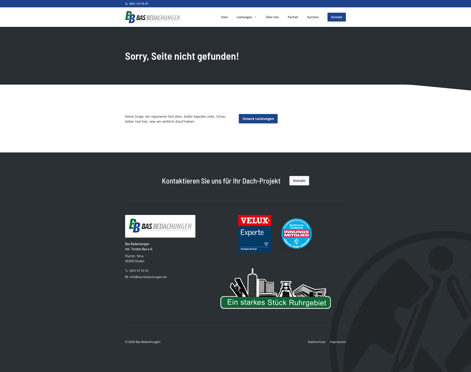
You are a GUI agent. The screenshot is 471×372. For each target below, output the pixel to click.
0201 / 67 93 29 (138, 3)
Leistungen (244, 17)
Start (224, 17)
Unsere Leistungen (258, 118)
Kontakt (336, 17)
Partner (293, 17)
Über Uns (272, 17)
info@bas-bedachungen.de (148, 277)
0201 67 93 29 (139, 271)
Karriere (313, 17)
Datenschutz (317, 342)
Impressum (338, 342)
